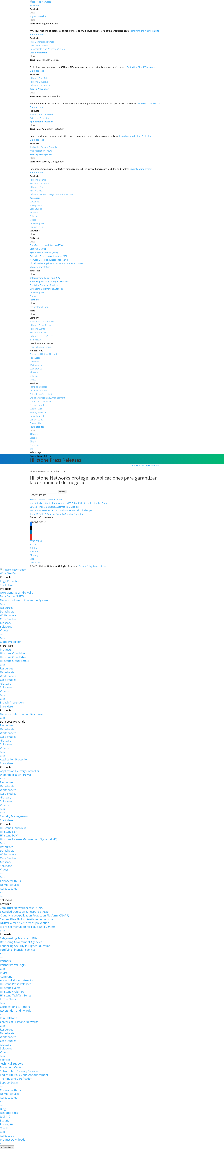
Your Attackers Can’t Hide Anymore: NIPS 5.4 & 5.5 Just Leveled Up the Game (68, 503)
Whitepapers (8, 615)
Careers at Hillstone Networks (19, 1022)
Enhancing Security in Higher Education (25, 946)
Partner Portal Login (13, 965)
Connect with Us (10, 881)
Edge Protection (10, 581)
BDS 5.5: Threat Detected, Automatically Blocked (54, 506)
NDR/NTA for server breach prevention (24, 923)
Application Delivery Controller (19, 771)
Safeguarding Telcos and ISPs (18, 938)
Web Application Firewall (16, 774)
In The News (8, 999)
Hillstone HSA (8, 831)
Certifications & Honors (15, 1007)
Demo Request (9, 885)
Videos (4, 630)
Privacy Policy (85, 566)
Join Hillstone (8, 1018)
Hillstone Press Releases (15, 984)
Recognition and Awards (15, 1010)
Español (5, 1120)
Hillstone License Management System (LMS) (28, 839)
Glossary (34, 555)
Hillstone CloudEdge (13, 657)
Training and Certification (16, 1078)
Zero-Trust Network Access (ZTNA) (21, 908)
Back (2, 604)
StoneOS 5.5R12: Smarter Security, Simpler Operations (57, 514)
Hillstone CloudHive (12, 653)
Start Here (6, 585)
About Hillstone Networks (16, 980)
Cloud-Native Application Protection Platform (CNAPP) (34, 915)
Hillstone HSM (9, 835)
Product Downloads (12, 1139)
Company (6, 976)
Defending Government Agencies (21, 942)
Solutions (34, 548)
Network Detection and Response (21, 714)
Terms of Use (99, 566)
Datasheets (7, 611)
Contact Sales (8, 888)
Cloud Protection (10, 642)
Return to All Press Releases (146, 465)
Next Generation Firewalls (16, 592)
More (3, 972)
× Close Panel (7, 1147)
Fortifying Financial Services (18, 949)
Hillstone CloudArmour (14, 661)
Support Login (9, 1082)
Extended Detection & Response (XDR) (24, 911)
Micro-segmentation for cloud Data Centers (27, 927)
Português (6, 1124)
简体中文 (5, 1116)
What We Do (36, 540)
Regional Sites (9, 1112)
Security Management (14, 816)
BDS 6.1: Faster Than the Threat (46, 499)
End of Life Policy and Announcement (24, 1075)
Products (34, 544)
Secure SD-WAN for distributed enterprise (26, 919)
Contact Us (35, 562)
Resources (6, 607)
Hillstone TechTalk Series (15, 995)
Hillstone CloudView (13, 828)
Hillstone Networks (39, 471)
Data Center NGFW (12, 596)
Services (5, 1060)
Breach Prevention (12, 702)
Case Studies (8, 619)
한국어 (4, 1128)
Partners (34, 551)
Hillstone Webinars (12, 991)
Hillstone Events (10, 988)
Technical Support (11, 1063)
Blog (32, 558)
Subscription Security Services (19, 1071)
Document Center (11, 1067)
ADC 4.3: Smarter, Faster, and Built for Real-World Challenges (61, 510)
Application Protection (14, 759)
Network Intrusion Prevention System (24, 600)
